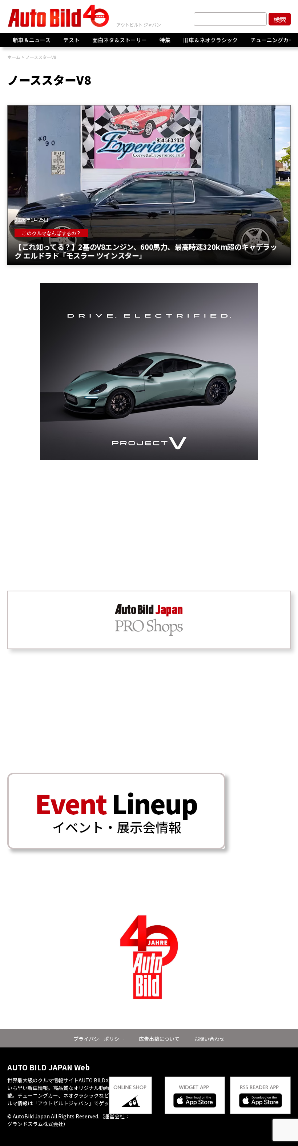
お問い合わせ (209, 1038)
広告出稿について (159, 1038)
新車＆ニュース (32, 40)
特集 (165, 40)
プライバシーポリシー (98, 1038)
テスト (71, 40)
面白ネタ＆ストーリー (119, 40)
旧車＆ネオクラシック (210, 40)
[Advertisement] (149, 511)
